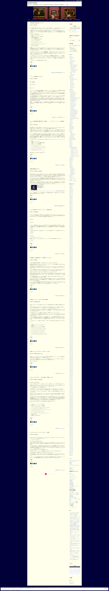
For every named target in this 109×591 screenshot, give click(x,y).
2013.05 (71, 360)
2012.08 (71, 371)
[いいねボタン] (31, 62)
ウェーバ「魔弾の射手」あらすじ (36, 76)
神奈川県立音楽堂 (71, 488)
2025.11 (71, 194)
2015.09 (71, 327)
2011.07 (71, 386)
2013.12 (71, 352)
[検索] (81, 0)
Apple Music (71, 57)
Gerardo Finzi (72, 102)
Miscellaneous (72, 138)
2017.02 (71, 307)
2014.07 (71, 344)
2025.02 (71, 203)
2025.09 (71, 196)
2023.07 (71, 216)
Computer (71, 119)
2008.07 (71, 429)
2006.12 (71, 451)
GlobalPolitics (71, 128)
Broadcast (71, 75)
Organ (70, 158)
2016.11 (71, 311)
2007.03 (71, 448)
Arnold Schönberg (73, 94)
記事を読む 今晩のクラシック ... (60, 373)
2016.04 (71, 319)
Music (36, 259)
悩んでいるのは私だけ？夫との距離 (74, 512)
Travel (70, 167)
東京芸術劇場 (71, 482)
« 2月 (72, 574)
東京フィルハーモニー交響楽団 (73, 501)
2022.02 (71, 236)
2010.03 (71, 405)
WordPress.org (71, 583)
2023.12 (71, 210)
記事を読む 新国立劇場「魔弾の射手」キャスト (58, 72)
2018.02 (71, 293)
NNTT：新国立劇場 (73, 147)
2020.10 (71, 255)
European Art (72, 60)
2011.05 (71, 389)
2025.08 (71, 197)
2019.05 (71, 275)
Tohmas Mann (73, 67)
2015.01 (71, 337)
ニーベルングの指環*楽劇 (40, 184)
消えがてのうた (71, 467)
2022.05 (71, 233)
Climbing (71, 89)
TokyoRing (71, 166)
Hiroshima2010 (72, 170)
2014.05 (71, 346)
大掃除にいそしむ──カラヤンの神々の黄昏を (39, 299)
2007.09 (71, 441)
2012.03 (71, 377)
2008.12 (71, 423)
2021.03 (71, 249)
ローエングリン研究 (72, 178)
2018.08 (71, 286)
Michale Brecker (72, 134)
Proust (70, 161)
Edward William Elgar (73, 99)
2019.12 (71, 267)
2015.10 (71, 326)
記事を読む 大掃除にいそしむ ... (60, 347)
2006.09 (71, 455)
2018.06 (71, 288)
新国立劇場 (70, 480)
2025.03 (71, 202)
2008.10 (71, 425)
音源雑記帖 (70, 468)
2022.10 (71, 227)
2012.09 (71, 370)
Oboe (70, 145)
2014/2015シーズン (74, 153)
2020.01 (71, 266)
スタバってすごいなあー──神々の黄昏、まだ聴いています (41, 377)
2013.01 (71, 365)
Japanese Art (72, 61)
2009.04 (71, 418)
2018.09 (71, 285)
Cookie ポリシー (18, 589)
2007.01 (71, 450)
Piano (71, 86)
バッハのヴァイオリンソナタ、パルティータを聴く (40, 432)
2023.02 (71, 222)
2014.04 (71, 347)
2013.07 (71, 358)
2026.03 (71, 189)
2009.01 (71, 422)
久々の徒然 (70, 49)
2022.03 (71, 235)
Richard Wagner (38, 301)
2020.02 (71, 265)
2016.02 (71, 321)
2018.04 (71, 291)
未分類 (71, 179)
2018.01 (71, 294)
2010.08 (71, 399)
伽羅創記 (70, 462)
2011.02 (71, 392)
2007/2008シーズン (74, 148)
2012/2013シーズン (74, 151)
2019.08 (71, 272)
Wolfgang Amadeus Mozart (74, 118)
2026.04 (71, 188)
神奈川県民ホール (71, 487)
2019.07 (71, 273)
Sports (70, 165)
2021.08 (71, 243)
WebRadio (71, 174)
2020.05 (71, 261)
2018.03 (71, 292)
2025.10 (71, 195)
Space (70, 164)
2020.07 (71, 259)
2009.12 (71, 409)
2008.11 (71, 424)
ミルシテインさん (48, 442)
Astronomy (71, 62)
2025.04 (71, 201)
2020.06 (71, 260)
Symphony (72, 87)
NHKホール (71, 473)
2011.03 (71, 391)
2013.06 (71, 359)
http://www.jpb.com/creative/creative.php (36, 441)
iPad (71, 120)
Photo (70, 160)
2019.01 (71, 280)
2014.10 (71, 340)
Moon (70, 140)
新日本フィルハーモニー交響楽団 (73, 494)
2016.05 (71, 318)
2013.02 (71, 364)
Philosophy (71, 159)
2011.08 (71, 385)
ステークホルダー (55, 453)
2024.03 (71, 208)
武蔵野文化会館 (71, 485)
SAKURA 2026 (71, 51)
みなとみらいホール (72, 479)
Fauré (70, 125)
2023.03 (71, 221)
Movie (70, 141)
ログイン (70, 579)
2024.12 (71, 204)
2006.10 (71, 454)
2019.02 (71, 279)
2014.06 (71, 345)
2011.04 (71, 390)
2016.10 (71, 312)
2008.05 (71, 431)
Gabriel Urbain (71, 126)
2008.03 (71, 434)
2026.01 (71, 191)
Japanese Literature (74, 69)
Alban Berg (72, 92)
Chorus (71, 81)
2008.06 (71, 430)
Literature (72, 68)
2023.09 (71, 214)
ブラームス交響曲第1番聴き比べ (73, 45)
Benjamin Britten (73, 96)
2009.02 (71, 421)
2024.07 (71, 207)
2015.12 (71, 324)
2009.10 (71, 411)
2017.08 (71, 300)
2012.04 (71, 376)
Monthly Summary (72, 139)
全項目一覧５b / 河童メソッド (73, 545)
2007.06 (71, 444)
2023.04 (71, 220)
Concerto (72, 82)
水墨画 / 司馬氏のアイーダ (73, 550)
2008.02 (71, 435)
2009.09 (71, 412)
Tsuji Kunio (72, 74)
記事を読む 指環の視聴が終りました (59, 205)
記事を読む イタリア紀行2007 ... (60, 253)
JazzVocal (72, 133)
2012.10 (71, 369)
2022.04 (71, 234)
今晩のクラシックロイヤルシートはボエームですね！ (40, 351)
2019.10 (71, 269)
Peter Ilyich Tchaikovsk (73, 112)
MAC (71, 121)
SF (71, 73)
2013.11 (71, 353)
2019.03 (71, 278)
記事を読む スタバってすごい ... (60, 428)
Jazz (70, 131)
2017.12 (71, 295)
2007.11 (71, 438)
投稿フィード (71, 580)
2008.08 (71, 428)
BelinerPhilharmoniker (73, 79)
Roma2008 (72, 172)
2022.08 (71, 229)
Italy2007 (37, 211)
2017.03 (71, 306)
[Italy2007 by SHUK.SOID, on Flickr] (31, 219)
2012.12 (71, 366)
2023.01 (71, 223)
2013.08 (71, 357)
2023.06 (71, 217)
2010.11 (71, 396)
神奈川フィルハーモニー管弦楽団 (73, 493)
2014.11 (71, 339)
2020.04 (71, 262)
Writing (70, 177)
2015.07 (71, 330)
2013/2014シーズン (74, 152)
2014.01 (71, 351)
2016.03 (71, 320)
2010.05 (71, 403)
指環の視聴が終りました (35, 168)
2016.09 (71, 313)
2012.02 (71, 378)
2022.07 (71, 230)
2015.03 (71, 334)
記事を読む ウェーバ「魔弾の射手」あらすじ (58, 117)
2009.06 (71, 416)
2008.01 (71, 436)
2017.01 (71, 308)
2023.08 (71, 215)
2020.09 (71, 256)
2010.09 (71, 398)
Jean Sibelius (72, 108)
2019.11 (71, 268)
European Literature (73, 66)
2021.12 (71, 239)
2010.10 (71, 397)
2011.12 (71, 380)
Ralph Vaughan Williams (74, 113)
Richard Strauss (73, 114)
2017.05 (71, 304)
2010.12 (71, 395)
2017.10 (71, 298)
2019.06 (71, 274)
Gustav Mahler (72, 106)
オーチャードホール (72, 474)
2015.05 (71, 332)
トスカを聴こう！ (73, 154)
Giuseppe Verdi (73, 105)
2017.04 (71, 305)
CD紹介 (71, 76)
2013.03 (71, 363)
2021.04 (71, 248)
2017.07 (71, 301)
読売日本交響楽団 (71, 503)
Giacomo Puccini (38, 353)
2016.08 (71, 314)
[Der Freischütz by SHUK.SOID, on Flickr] (32, 84)
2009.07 (71, 415)
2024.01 (71, 209)
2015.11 (71, 325)
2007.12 (71, 437)
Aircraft (71, 56)
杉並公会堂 (70, 481)
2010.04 (71, 404)
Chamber (71, 80)
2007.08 (71, 442)
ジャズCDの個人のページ (72, 507)
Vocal (71, 88)
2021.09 (71, 242)
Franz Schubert (72, 101)
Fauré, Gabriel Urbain (73, 100)
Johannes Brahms (73, 109)
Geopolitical (71, 127)
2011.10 (71, 383)
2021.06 (71, 246)
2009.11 (71, 410)
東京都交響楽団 (71, 496)
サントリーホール (71, 475)
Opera (36, 78)
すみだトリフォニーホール (73, 476)
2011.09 (71, 384)
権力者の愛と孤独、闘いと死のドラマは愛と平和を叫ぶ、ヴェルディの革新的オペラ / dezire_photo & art (75, 527)
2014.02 (71, 350)
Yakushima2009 (72, 173)
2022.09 (71, 228)
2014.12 (71, 338)
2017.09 (71, 299)
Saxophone (72, 135)
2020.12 (71, 253)
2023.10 (71, 213)
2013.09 (71, 356)
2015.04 (71, 333)
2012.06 (71, 373)
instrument (72, 83)
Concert (71, 122)
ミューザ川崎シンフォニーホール (73, 486)
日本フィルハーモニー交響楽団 (73, 502)
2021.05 (71, 247)
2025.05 (71, 200)
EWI (71, 132)
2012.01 (71, 379)
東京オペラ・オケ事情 (73, 180)
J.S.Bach (37, 434)
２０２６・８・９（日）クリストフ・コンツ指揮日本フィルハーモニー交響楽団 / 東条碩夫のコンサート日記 (75, 521)
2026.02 (71, 190)
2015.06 (71, 331)
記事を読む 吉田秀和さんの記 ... (60, 295)
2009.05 (71, 417)
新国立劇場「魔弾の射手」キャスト (37, 22)
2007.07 (71, 443)
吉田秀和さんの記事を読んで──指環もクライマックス (40, 257)
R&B (71, 144)
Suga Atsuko (73, 70)
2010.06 (71, 402)
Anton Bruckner (73, 93)
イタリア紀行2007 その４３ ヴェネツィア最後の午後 (41, 209)
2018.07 (71, 287)
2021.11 (71, 240)
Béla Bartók (72, 95)
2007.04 (71, 447)
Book (71, 63)
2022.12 (71, 224)
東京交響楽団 (71, 495)
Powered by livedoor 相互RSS (74, 559)
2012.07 (71, 372)
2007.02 (71, 449)
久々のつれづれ (71, 50)
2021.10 (71, 241)
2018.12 (71, 281)
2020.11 (71, 254)
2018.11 (71, 282)
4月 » (77, 574)
